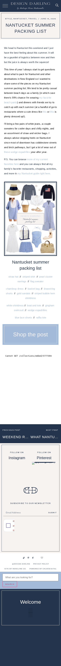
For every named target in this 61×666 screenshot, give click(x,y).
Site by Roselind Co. (15, 569)
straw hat (13, 276)
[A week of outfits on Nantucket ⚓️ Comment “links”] (17, 470)
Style (8, 19)
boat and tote (34, 305)
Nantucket (20, 19)
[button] (30, 610)
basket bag (34, 288)
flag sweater (36, 281)
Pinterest (44, 458)
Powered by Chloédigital (43, 569)
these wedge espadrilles (17, 152)
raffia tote (41, 317)
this (45, 111)
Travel (32, 19)
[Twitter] (37, 558)
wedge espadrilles (37, 310)
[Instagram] (19, 558)
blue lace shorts (23, 317)
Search (9, 584)
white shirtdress (15, 305)
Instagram (17, 458)
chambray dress (15, 288)
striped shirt (29, 276)
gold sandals (23, 293)
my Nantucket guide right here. (34, 173)
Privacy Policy (41, 564)
